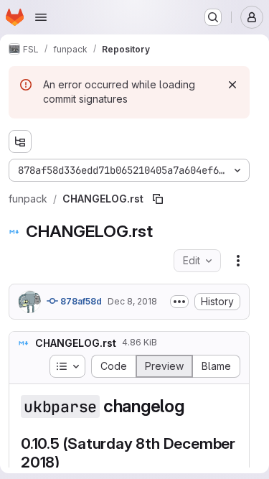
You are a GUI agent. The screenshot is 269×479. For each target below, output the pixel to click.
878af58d (80, 301)
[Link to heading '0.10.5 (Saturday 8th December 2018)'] (68, 462)
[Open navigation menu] (40, 17)
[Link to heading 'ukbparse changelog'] (193, 406)
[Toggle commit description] (179, 301)
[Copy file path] (157, 198)
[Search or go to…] (213, 17)
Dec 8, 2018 (132, 301)
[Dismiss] (232, 84)
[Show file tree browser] (20, 141)
